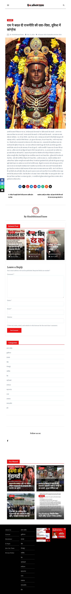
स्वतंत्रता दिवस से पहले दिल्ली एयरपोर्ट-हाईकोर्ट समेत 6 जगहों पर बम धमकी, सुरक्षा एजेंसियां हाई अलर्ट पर (50, 487)
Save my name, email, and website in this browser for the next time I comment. (33, 325)
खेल (8, 362)
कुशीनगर (9, 353)
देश (7, 376)
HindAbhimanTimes (18, 34)
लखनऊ (9, 399)
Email (9, 309)
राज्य (8, 394)
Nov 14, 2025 (34, 256)
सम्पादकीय (10, 20)
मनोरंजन (9, 385)
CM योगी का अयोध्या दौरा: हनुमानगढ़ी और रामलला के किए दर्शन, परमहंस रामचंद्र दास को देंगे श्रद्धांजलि (20, 514)
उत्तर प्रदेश (9, 348)
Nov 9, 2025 (54, 256)
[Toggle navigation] (8, 5)
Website (9, 317)
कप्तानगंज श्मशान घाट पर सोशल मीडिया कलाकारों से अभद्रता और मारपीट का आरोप (20, 485)
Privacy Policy (9, 553)
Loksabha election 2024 (54, 34)
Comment (10, 274)
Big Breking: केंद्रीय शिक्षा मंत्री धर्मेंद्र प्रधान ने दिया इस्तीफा (50, 514)
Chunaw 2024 (43, 34)
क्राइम (8, 357)
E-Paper (7, 544)
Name (9, 300)
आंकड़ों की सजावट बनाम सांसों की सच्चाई (55, 246)
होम (7, 408)
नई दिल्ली (9, 380)
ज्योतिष (8, 371)
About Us (8, 530)
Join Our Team (9, 548)
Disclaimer (8, 539)
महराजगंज (9, 389)
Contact (7, 534)
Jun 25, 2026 (14, 256)
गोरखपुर (9, 366)
